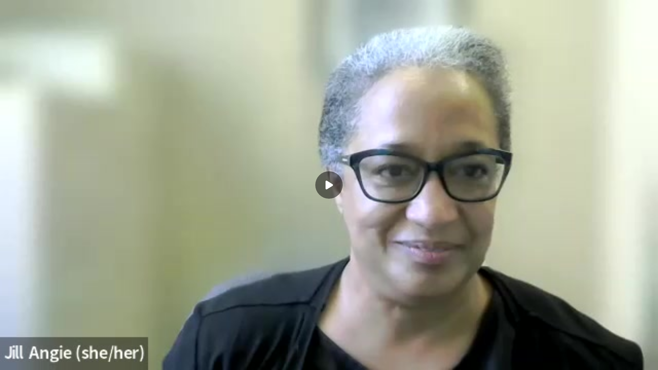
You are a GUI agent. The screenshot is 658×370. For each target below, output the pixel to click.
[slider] (329, 350)
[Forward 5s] (37, 360)
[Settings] (621, 360)
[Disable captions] (607, 360)
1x (634, 358)
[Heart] (329, 360)
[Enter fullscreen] (648, 360)
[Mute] (51, 360)
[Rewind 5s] (9, 360)
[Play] (23, 360)
